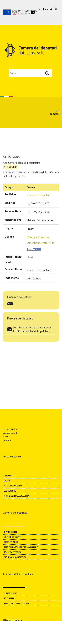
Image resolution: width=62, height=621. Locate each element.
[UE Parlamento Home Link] (17, 12)
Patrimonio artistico (15, 557)
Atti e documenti (13, 485)
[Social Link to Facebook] (44, 9)
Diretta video (11, 542)
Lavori (7, 480)
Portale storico (10, 429)
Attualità (9, 598)
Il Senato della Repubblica (18, 574)
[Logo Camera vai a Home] (31, 50)
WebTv (6, 436)
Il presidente (10, 532)
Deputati (8, 475)
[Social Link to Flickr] (47, 9)
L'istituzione (10, 593)
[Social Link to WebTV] (52, 9)
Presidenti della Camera (16, 495)
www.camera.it (10, 433)
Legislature (10, 490)
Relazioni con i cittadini (16, 603)
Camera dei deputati (38, 195)
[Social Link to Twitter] (40, 9)
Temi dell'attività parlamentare (21, 547)
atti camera (10, 167)
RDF (10, 303)
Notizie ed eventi (12, 537)
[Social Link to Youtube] (57, 9)
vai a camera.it (55, 112)
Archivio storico (13, 552)
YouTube (7, 440)
